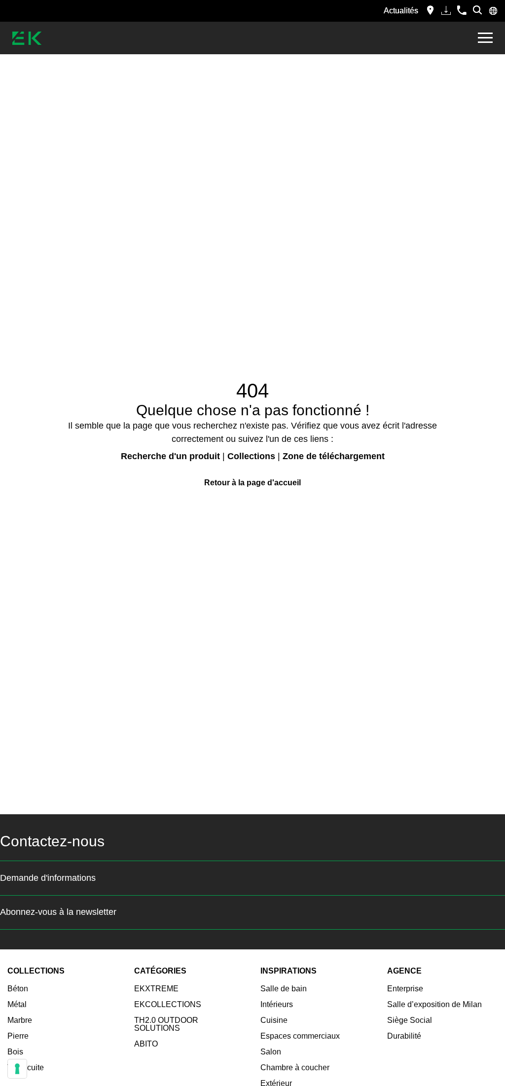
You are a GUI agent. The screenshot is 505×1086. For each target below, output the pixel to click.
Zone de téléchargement (334, 456)
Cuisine (274, 1020)
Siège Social (409, 1020)
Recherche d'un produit (170, 456)
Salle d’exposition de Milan (434, 1004)
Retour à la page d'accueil (252, 482)
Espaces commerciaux (300, 1036)
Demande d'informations (48, 878)
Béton (17, 988)
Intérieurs (276, 1004)
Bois (15, 1052)
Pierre (18, 1036)
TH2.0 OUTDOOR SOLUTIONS (166, 1024)
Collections (251, 456)
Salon (270, 1052)
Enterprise (405, 988)
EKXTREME (156, 988)
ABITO (146, 1044)
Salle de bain (283, 988)
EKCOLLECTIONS (167, 1004)
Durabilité (404, 1036)
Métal (17, 1004)
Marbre (19, 1020)
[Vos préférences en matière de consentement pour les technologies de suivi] (17, 1068)
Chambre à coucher (294, 1067)
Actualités (401, 10)
